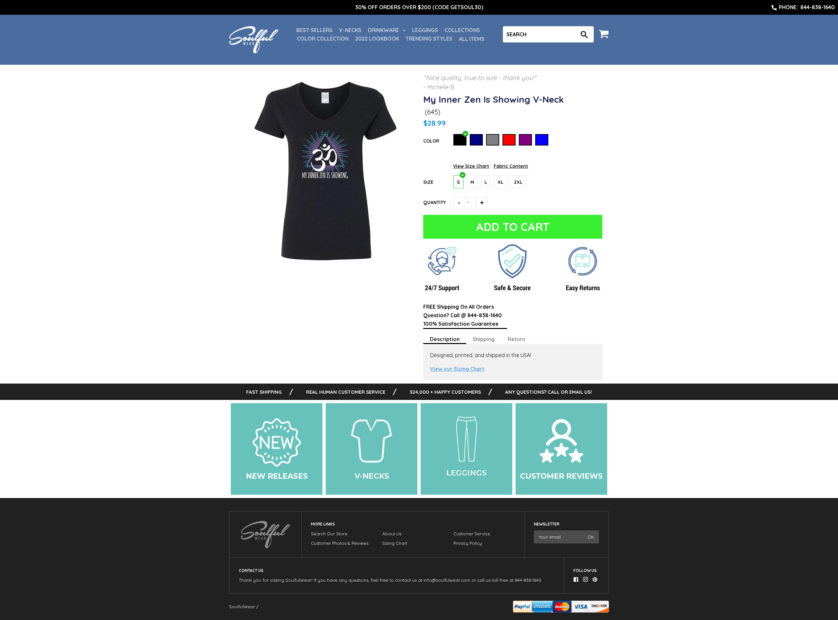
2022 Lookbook (377, 38)
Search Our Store (329, 533)
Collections (462, 30)
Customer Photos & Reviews (339, 543)
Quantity (434, 202)
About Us (391, 533)
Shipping (484, 339)
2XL (518, 182)
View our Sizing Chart (457, 369)
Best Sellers (314, 30)
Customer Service (471, 533)
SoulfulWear (242, 606)
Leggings (425, 30)
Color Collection (323, 38)
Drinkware (384, 30)
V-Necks (350, 30)
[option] (419, 7)
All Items (471, 39)
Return (516, 339)
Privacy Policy (467, 543)
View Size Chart (471, 166)
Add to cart (511, 227)
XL (500, 182)
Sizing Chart (394, 543)
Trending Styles (429, 38)
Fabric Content (511, 166)
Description (445, 339)
